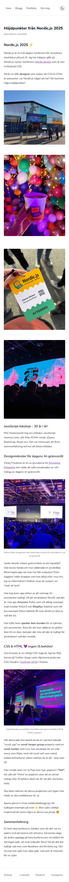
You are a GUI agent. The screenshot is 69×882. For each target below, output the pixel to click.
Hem (8, 8)
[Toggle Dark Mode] (62, 8)
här (49, 803)
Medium (40, 875)
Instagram (57, 875)
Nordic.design (43, 62)
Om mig (45, 8)
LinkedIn (25, 875)
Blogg (18, 8)
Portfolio (31, 8)
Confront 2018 (29, 662)
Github (8, 875)
